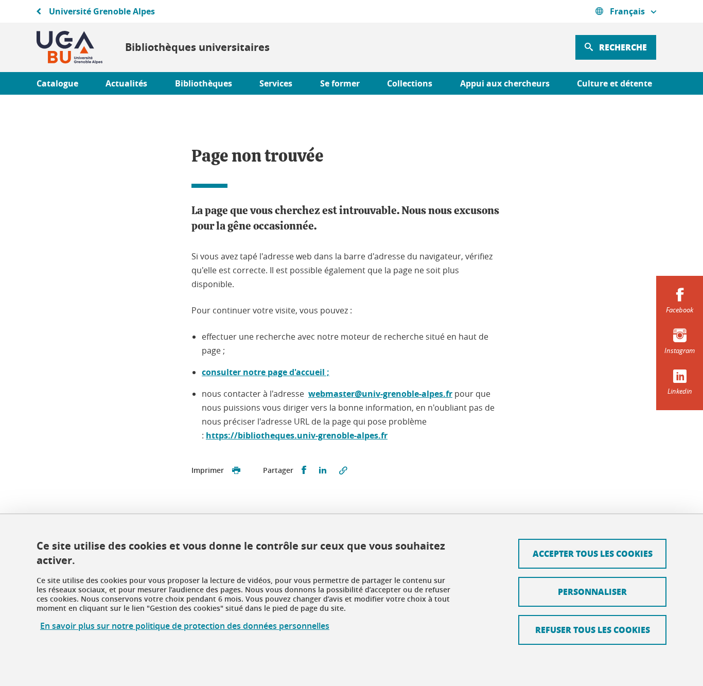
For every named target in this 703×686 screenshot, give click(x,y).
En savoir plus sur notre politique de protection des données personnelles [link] (184, 626)
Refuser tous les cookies (592, 630)
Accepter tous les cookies (593, 553)
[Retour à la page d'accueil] (69, 47)
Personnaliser (592, 591)
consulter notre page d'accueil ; (265, 372)
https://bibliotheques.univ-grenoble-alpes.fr (297, 435)
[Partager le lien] (343, 470)
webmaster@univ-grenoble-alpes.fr (380, 393)
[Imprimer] (236, 470)
